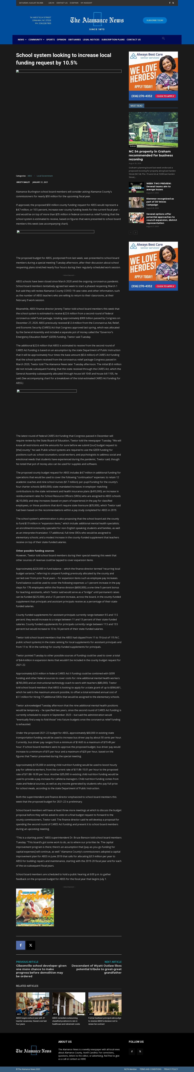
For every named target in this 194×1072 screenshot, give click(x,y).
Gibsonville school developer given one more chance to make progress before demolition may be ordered (41, 971)
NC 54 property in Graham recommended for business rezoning (151, 155)
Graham (133, 146)
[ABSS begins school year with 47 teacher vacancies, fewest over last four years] (32, 1003)
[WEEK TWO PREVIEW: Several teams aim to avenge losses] (136, 187)
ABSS (30, 176)
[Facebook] (169, 3)
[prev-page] (131, 232)
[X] (173, 3)
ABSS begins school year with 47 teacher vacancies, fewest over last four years (31, 1021)
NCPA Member (130, 1069)
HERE (83, 1058)
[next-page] (135, 232)
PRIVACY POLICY (171, 1069)
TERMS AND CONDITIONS (150, 1069)
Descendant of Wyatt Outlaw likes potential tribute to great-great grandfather (97, 969)
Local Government (45, 176)
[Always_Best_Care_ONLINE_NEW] (153, 76)
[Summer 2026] (69, 907)
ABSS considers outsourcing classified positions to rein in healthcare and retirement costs (66, 1021)
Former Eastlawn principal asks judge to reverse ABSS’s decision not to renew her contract (104, 1021)
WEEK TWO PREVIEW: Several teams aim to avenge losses (158, 186)
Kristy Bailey (23, 182)
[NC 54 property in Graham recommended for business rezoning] (153, 130)
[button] (163, 38)
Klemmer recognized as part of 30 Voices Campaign (160, 201)
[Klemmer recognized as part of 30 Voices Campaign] (136, 202)
